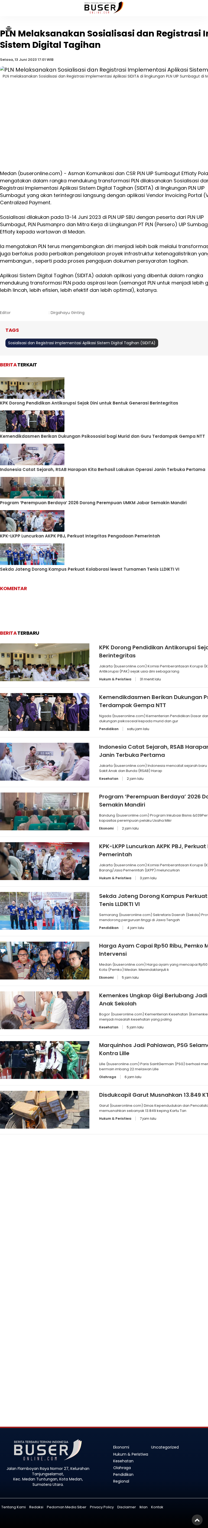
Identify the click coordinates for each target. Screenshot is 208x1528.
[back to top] (197, 1519)
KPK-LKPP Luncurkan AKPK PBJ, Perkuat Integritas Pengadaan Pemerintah (80, 536)
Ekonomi (106, 828)
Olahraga (107, 1077)
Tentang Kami (13, 1507)
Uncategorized (165, 1447)
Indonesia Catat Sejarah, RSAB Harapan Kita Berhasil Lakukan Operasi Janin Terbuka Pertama (102, 469)
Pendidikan (109, 729)
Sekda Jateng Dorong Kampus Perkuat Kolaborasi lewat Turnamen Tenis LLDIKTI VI (89, 569)
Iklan (143, 1507)
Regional (121, 1481)
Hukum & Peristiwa (115, 679)
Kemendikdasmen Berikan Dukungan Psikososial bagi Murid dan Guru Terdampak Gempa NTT (102, 436)
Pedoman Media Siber (66, 1507)
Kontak (157, 1507)
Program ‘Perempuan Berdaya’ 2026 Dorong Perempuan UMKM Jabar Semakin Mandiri (93, 503)
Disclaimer (126, 1507)
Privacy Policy (102, 1507)
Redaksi (36, 1507)
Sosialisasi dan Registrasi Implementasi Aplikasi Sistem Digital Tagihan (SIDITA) (81, 343)
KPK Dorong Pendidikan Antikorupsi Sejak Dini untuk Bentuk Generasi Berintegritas (89, 403)
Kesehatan (108, 778)
